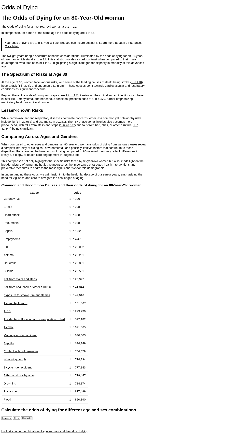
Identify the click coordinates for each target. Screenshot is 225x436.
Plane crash (11, 391)
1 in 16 (47, 63)
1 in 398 (24, 85)
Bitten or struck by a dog (20, 375)
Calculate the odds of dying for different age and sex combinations (68, 409)
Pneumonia (11, 223)
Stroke (8, 207)
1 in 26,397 (67, 125)
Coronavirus (12, 198)
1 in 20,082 (23, 121)
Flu (6, 247)
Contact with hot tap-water (21, 351)
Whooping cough (15, 359)
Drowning (10, 383)
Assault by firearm (15, 303)
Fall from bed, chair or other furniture (28, 287)
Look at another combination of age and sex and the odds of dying (44, 431)
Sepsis (8, 231)
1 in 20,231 (57, 121)
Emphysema (12, 239)
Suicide (8, 271)
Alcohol (8, 327)
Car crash (10, 263)
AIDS (7, 311)
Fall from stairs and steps (20, 279)
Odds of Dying (19, 7)
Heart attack (12, 215)
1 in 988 (59, 85)
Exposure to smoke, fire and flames (27, 295)
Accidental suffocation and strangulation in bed (34, 319)
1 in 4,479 (98, 99)
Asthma (9, 255)
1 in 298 (136, 82)
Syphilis (9, 343)
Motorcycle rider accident (20, 335)
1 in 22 (41, 59)
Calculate (26, 418)
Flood (7, 399)
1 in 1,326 (72, 95)
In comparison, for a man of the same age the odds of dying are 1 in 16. (48, 33)
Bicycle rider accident (18, 367)
